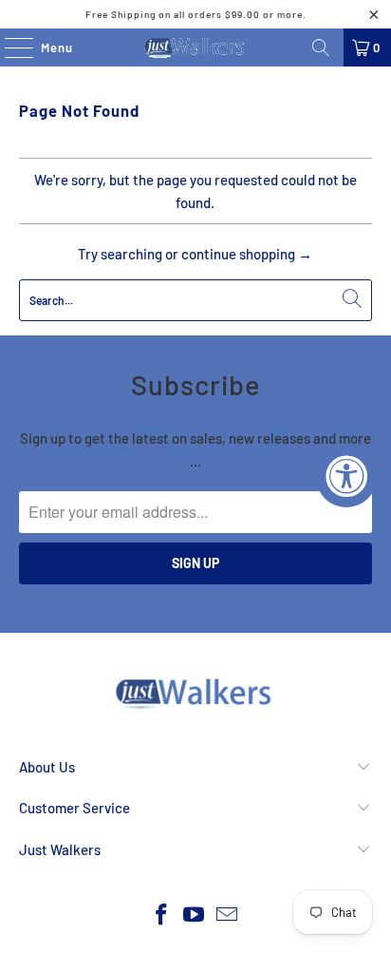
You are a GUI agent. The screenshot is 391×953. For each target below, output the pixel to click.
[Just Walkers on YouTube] (194, 915)
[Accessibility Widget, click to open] (346, 477)
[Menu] (9, 48)
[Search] (321, 48)
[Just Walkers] (195, 48)
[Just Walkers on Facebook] (161, 915)
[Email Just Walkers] (228, 915)
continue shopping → (246, 253)
